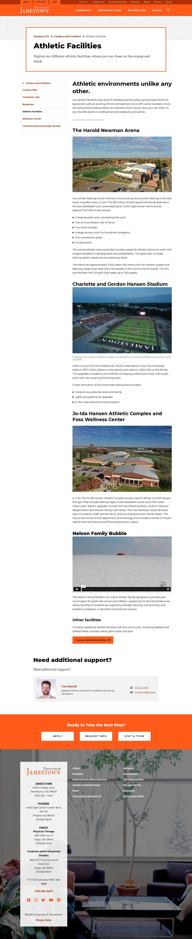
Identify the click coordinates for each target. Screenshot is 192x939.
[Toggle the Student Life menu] (136, 13)
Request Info (96, 736)
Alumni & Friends (117, 2)
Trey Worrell (69, 686)
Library (76, 768)
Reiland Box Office (133, 796)
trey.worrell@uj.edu (145, 692)
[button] (168, 10)
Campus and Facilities (67, 36)
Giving (168, 2)
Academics (83, 10)
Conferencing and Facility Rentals (41, 126)
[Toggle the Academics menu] (83, 13)
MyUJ (75, 790)
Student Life (137, 10)
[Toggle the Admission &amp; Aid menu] (109, 13)
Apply (26, 2)
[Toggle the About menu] (157, 13)
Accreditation (131, 774)
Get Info (41, 2)
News (147, 2)
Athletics (135, 2)
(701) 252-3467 (44, 891)
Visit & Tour (134, 736)
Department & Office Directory (89, 779)
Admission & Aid (109, 10)
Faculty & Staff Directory (86, 785)
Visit (55, 2)
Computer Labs (31, 97)
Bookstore (28, 104)
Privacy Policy (44, 920)
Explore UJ (98, 2)
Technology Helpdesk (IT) (87, 796)
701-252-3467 (142, 687)
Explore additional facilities (91, 640)
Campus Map (29, 90)
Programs (77, 774)
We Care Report (132, 785)
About (157, 10)
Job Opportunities (133, 779)
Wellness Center (31, 119)
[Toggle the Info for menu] (83, 3)
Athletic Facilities (32, 111)
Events (157, 2)
